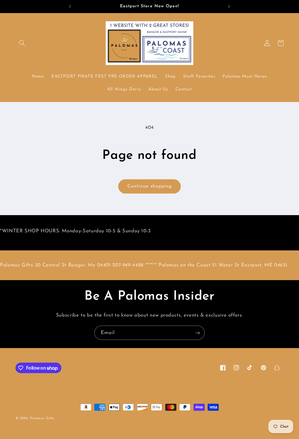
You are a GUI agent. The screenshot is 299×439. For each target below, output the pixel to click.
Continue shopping (149, 186)
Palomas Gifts (42, 418)
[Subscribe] (197, 333)
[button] (22, 43)
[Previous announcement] (69, 6)
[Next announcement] (229, 6)
